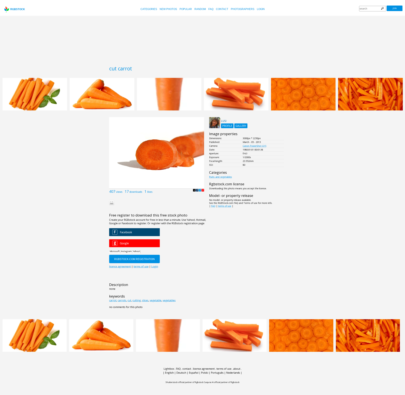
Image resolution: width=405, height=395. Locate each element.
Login (261, 9)
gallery (241, 126)
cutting (136, 300)
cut (129, 300)
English (169, 372)
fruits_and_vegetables (220, 176)
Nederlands (233, 372)
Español (193, 372)
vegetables (169, 300)
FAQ (210, 9)
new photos (168, 9)
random (200, 9)
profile (227, 126)
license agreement (204, 368)
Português (217, 372)
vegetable (155, 300)
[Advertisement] (202, 39)
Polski (204, 372)
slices (145, 300)
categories (148, 9)
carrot (112, 300)
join (395, 8)
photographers (242, 9)
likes (150, 192)
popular (186, 9)
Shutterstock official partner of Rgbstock (184, 382)
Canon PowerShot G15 (254, 145)
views (119, 192)
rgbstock (17, 9)
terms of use (224, 205)
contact (222, 9)
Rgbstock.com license (226, 184)
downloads (135, 192)
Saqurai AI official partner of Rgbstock (222, 382)
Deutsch (181, 372)
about (236, 368)
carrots (122, 300)
